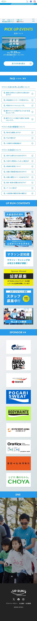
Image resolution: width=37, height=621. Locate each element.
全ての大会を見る (18, 63)
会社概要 (28, 603)
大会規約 (21, 603)
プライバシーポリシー (12, 603)
